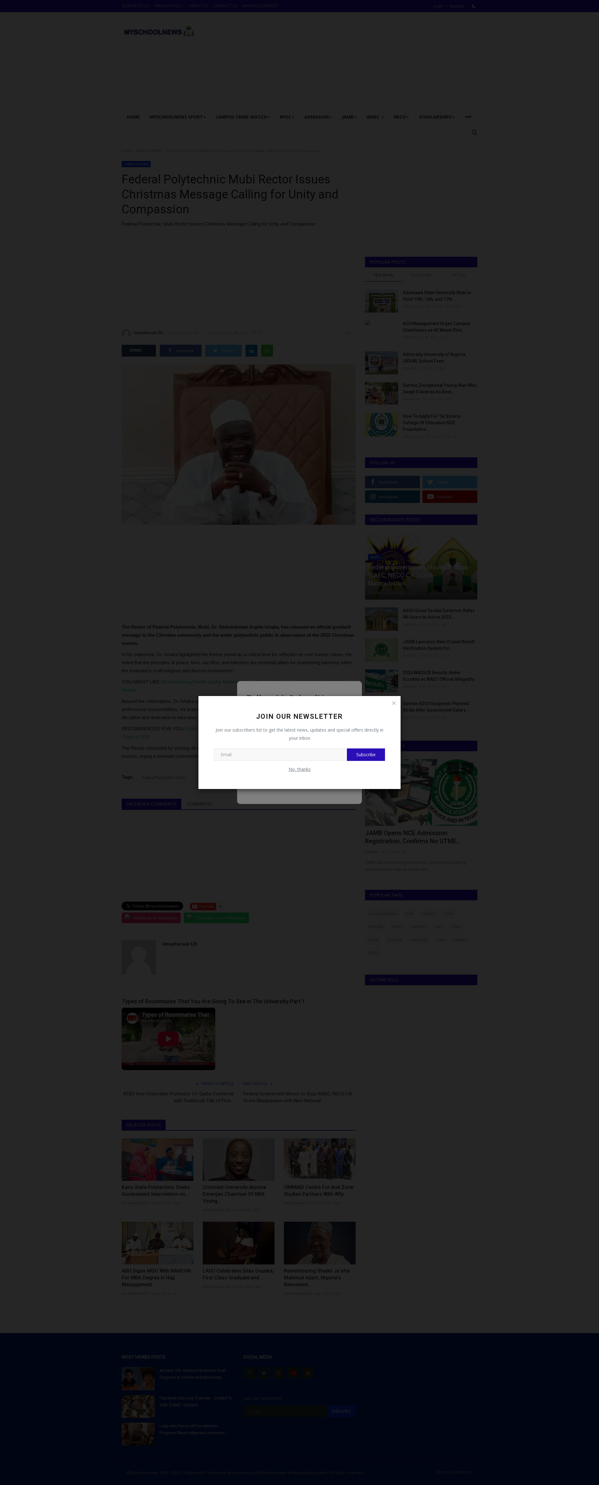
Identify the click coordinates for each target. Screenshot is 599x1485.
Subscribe (366, 754)
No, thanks (300, 769)
